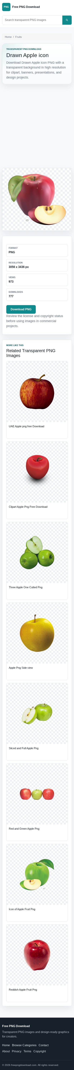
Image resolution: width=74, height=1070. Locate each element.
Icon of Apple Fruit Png (22, 909)
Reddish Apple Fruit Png (23, 989)
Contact (43, 1045)
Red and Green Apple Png (24, 828)
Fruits (18, 36)
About (6, 1051)
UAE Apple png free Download (26, 426)
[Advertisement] (37, 126)
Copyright (39, 1051)
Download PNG (21, 309)
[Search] (67, 20)
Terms (27, 1051)
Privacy (16, 1051)
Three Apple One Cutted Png (25, 587)
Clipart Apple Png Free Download (28, 506)
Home (8, 36)
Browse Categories (24, 1045)
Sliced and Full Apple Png (23, 748)
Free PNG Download (16, 1026)
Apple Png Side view (21, 667)
